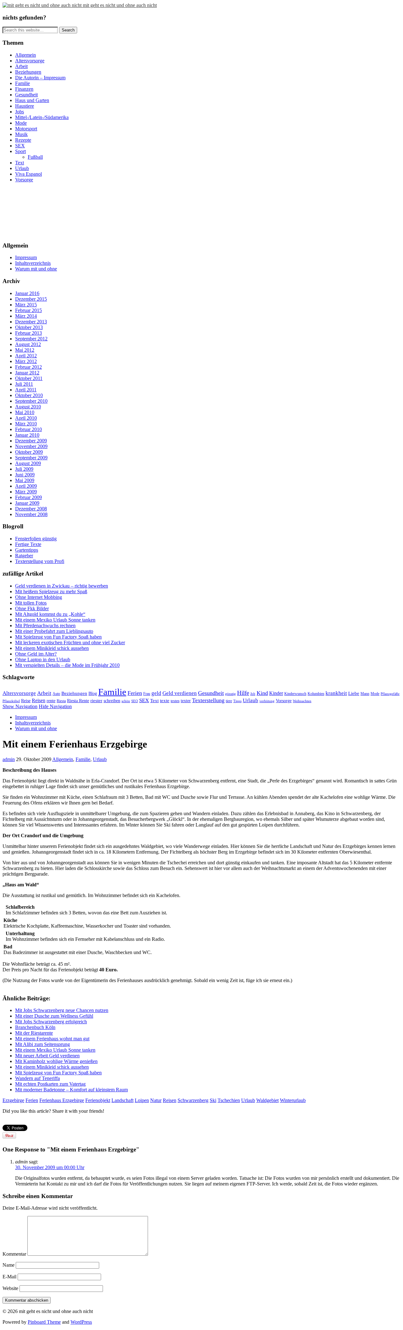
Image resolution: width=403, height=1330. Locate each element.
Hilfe (243, 693)
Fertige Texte (28, 544)
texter (186, 700)
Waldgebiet (267, 1100)
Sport (20, 151)
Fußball (35, 157)
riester (96, 700)
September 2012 (31, 338)
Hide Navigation (55, 706)
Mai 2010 (24, 412)
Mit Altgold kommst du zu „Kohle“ (50, 614)
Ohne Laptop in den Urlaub (42, 659)
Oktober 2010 (29, 395)
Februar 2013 (28, 333)
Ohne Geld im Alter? (36, 653)
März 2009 (26, 491)
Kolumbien (316, 693)
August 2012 (28, 344)
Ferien (135, 693)
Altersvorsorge (29, 60)
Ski (213, 1100)
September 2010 (31, 401)
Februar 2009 (28, 497)
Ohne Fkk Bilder (32, 608)
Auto (56, 693)
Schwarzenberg (193, 1100)
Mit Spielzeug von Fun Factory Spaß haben (58, 636)
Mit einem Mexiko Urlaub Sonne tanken (55, 619)
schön (126, 701)
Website (10, 1288)
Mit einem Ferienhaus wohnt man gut (52, 1038)
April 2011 (26, 389)
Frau (146, 693)
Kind (262, 693)
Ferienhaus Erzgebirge (61, 1100)
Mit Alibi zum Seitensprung (42, 1044)
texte (164, 700)
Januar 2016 (27, 293)
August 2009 (28, 463)
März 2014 (26, 316)
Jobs (19, 111)
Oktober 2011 (29, 378)
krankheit (336, 693)
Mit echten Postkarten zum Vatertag (50, 1084)
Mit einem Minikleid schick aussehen (52, 648)
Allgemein (25, 55)
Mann (364, 693)
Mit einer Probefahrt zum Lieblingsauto (54, 631)
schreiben (112, 700)
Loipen (142, 1100)
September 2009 (31, 457)
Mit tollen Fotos (31, 602)
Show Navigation (20, 706)
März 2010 (26, 423)
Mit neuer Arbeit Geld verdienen (47, 1055)
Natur (156, 1100)
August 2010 (28, 406)
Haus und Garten (32, 100)
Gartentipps (26, 550)
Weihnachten (302, 701)
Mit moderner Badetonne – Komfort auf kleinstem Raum (71, 1089)
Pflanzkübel (11, 701)
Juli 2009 (24, 469)
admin (9, 759)
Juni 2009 (25, 474)
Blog (92, 693)
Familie (22, 83)
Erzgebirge (13, 1100)
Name (8, 1265)
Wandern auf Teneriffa (37, 1078)
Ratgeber (24, 555)
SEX (20, 145)
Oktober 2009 (29, 452)
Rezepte (23, 140)
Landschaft (122, 1100)
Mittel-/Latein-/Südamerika (42, 117)
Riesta (61, 701)
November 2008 (31, 514)
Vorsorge (24, 179)
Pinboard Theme (44, 1322)
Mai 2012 (24, 350)
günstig (230, 694)
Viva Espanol (28, 174)
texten (175, 701)
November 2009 (31, 446)
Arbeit (21, 66)
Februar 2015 (28, 310)
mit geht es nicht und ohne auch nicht (120, 5)
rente (51, 700)
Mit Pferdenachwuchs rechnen (45, 625)
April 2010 (26, 418)
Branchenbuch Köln (35, 1027)
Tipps (237, 701)
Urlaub (22, 168)
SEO (134, 701)
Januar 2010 (27, 435)
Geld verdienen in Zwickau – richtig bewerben (61, 585)
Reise (26, 700)
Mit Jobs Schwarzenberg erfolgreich (51, 1021)
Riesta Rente (78, 700)
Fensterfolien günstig (36, 538)
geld (156, 693)
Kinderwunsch (295, 693)
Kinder (276, 693)
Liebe (353, 693)
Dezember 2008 (31, 508)
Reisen (38, 700)
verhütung (267, 701)
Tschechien (229, 1100)
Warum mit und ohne (36, 268)
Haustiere (24, 106)
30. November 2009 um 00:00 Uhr (49, 1167)
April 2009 (26, 486)
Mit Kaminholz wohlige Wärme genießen (56, 1061)
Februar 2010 (28, 429)
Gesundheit (26, 94)
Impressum (26, 257)
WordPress (81, 1322)
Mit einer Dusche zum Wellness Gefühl (54, 1016)
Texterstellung (208, 700)
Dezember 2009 (31, 440)
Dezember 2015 (31, 299)
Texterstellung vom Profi (39, 561)
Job (252, 694)
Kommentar (14, 1254)
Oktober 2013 (29, 327)
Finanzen (24, 89)
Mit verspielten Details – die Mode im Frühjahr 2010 (67, 665)
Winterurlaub (293, 1100)
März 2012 (26, 361)
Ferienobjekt (97, 1100)
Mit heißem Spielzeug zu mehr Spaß (51, 591)
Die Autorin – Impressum (40, 77)
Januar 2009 (27, 503)
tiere (229, 701)
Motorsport (26, 128)
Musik (21, 134)
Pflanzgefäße (390, 694)
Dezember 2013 (31, 321)
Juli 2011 (24, 384)
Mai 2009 (24, 480)
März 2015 (26, 304)
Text (19, 162)
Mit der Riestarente (34, 1033)
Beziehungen (28, 72)
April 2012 (26, 355)
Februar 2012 (28, 367)
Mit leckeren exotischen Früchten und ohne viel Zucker (70, 642)
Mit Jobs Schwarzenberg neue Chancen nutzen (61, 1010)
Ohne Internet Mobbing (38, 597)
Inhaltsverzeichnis (33, 263)
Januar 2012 (27, 372)
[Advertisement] (31, 211)
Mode (21, 123)
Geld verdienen (179, 693)
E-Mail (9, 1276)
